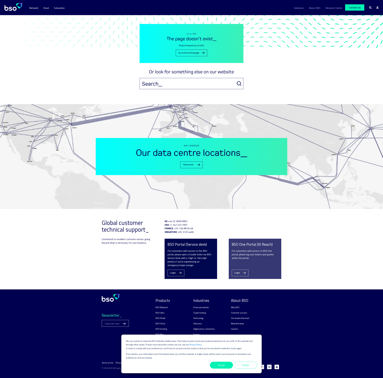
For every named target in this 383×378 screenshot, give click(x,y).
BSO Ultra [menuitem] (160, 312)
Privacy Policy (195, 344)
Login (173, 273)
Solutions (299, 8)
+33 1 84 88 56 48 (183, 228)
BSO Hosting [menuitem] (161, 328)
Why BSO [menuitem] (235, 307)
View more (188, 165)
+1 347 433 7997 (178, 225)
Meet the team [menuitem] (237, 323)
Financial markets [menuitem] (201, 307)
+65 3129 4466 (186, 232)
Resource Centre (334, 8)
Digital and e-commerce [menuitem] (204, 328)
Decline (245, 365)
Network (33, 8)
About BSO (314, 8)
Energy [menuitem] (196, 334)
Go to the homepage (188, 53)
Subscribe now (112, 323)
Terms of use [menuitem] (107, 362)
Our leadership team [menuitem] (240, 318)
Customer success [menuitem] (239, 312)
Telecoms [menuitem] (197, 323)
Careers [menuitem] (234, 328)
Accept (221, 365)
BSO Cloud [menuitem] (160, 323)
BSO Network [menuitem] (162, 307)
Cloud (46, 8)
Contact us (355, 7)
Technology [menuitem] (198, 318)
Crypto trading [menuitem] (199, 312)
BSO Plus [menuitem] (160, 334)
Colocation (59, 8)
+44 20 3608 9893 (177, 221)
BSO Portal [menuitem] (160, 318)
